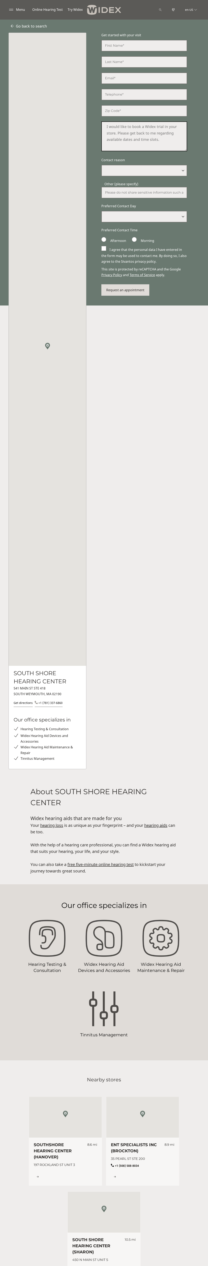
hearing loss (51, 825)
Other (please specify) (121, 184)
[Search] (160, 10)
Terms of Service (142, 275)
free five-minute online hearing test (100, 864)
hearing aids (155, 825)
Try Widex (75, 9)
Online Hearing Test (47, 9)
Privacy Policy (111, 275)
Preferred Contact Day (118, 206)
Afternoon (118, 240)
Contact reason (113, 160)
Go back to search (31, 26)
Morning (147, 240)
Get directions (23, 703)
